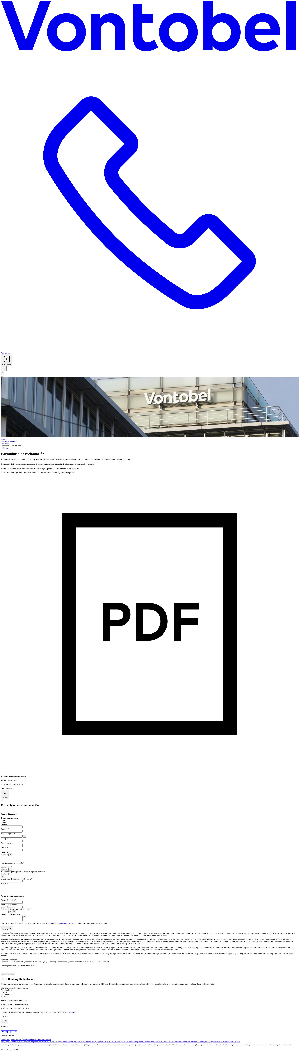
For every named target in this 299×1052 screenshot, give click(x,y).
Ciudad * (4, 848)
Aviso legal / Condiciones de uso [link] (13, 1042)
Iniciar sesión (6, 365)
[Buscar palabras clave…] (4, 368)
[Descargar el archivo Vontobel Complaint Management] (2, 800)
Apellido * (5, 829)
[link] (2, 1031)
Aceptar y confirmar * (9, 960)
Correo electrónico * (8, 900)
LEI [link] (126, 1042)
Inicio (3, 439)
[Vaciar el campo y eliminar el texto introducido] (24, 836)
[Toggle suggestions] (10, 854)
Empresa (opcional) (8, 834)
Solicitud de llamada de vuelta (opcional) (16, 909)
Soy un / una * (6, 867)
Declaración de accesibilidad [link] (224, 1042)
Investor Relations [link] (37, 1040)
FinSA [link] (105, 1042)
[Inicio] (149, 27)
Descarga (5, 798)
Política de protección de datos (62, 924)
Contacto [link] (47, 1040)
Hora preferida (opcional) (10, 914)
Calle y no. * (5, 839)
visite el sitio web (68, 1012)
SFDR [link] (122, 1042)
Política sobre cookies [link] (49, 1042)
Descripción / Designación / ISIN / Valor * (16, 879)
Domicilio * (5, 852)
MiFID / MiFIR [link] (114, 1042)
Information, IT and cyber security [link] (201, 1042)
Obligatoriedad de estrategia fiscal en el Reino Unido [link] (152, 1042)
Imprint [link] (237, 1042)
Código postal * (7, 843)
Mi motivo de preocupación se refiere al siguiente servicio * (23, 872)
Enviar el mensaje (8, 974)
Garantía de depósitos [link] (180, 1042)
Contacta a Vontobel (8, 441)
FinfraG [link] (130, 1042)
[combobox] (2, 373)
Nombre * (4, 824)
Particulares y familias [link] (9, 1040)
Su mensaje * (6, 883)
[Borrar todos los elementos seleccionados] (10, 911)
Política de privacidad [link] (33, 1042)
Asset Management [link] (24, 1040)
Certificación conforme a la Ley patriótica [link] (88, 1042)
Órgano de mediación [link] (65, 1042)
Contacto (4, 444)
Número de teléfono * (9, 905)
